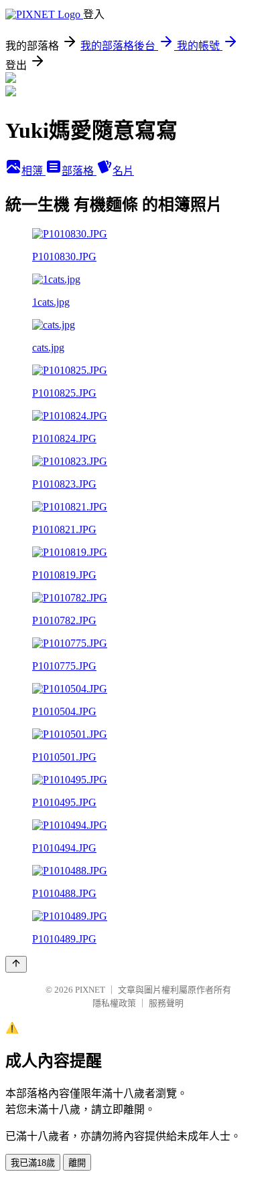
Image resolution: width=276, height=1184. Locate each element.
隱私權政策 (114, 1003)
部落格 (79, 171)
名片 (123, 171)
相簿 (33, 171)
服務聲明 (166, 1003)
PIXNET (90, 990)
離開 (77, 1163)
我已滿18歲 (33, 1163)
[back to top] (16, 964)
